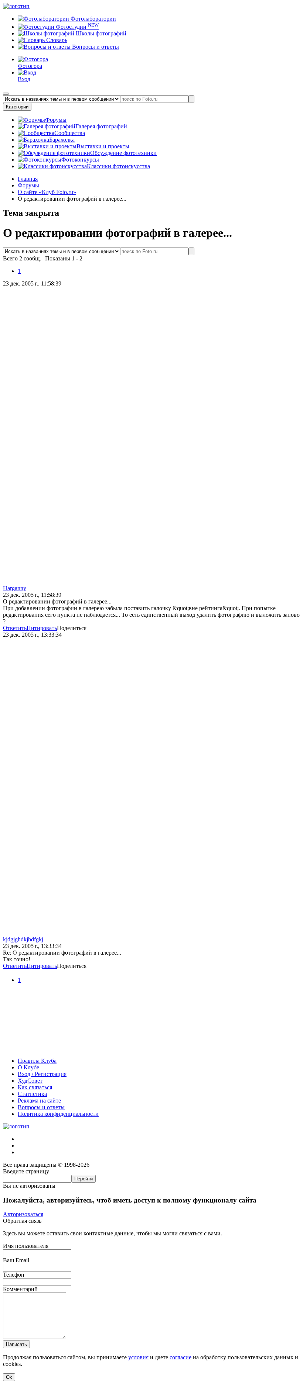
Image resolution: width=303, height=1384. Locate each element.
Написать (16, 1344)
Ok (9, 1377)
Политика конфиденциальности (58, 1114)
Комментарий (20, 1289)
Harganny (14, 588)
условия (138, 1357)
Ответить (15, 628)
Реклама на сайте (39, 1100)
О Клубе (28, 1067)
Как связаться (35, 1087)
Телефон (13, 1274)
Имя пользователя (25, 1246)
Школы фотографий (100, 33)
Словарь (56, 40)
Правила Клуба (37, 1061)
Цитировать (42, 628)
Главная (28, 179)
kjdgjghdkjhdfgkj (23, 939)
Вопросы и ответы (95, 47)
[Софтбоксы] (151, 1048)
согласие (180, 1357)
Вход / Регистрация (42, 1074)
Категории (17, 107)
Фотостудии (76, 27)
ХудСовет (30, 1080)
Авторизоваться (23, 1214)
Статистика (32, 1094)
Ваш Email (16, 1260)
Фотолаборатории (92, 18)
